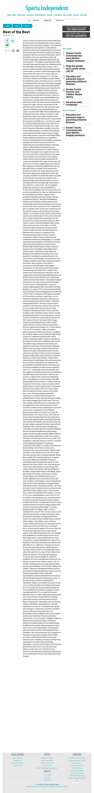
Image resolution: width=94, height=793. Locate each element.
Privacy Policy (51, 786)
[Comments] (7, 45)
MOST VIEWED (66, 49)
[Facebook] (7, 41)
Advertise (47, 20)
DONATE (86, 2)
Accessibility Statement (62, 786)
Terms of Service (41, 786)
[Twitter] (12, 41)
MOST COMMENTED (68, 110)
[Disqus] (32, 681)
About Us (36, 20)
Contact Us (60, 20)
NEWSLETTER (76, 2)
